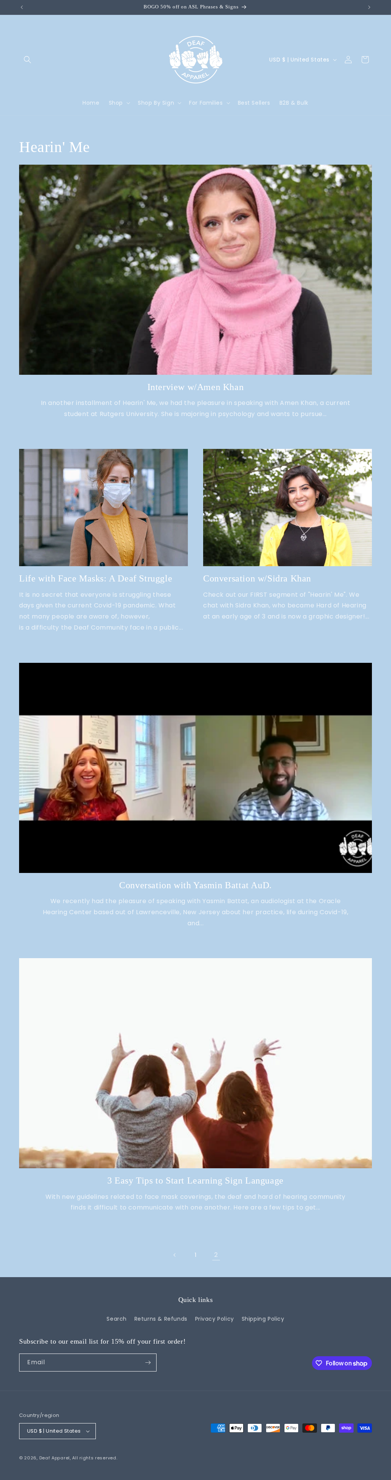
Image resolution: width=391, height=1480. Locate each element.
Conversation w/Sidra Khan (257, 578)
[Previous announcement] (21, 7)
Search (117, 1319)
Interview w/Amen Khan (195, 387)
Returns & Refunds (160, 1319)
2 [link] (216, 1254)
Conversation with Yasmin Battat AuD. (195, 885)
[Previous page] (174, 1255)
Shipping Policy (263, 1319)
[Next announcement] (369, 7)
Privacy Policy (214, 1319)
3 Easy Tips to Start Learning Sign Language (195, 1180)
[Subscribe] (147, 1363)
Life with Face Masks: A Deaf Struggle (95, 578)
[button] (27, 59)
